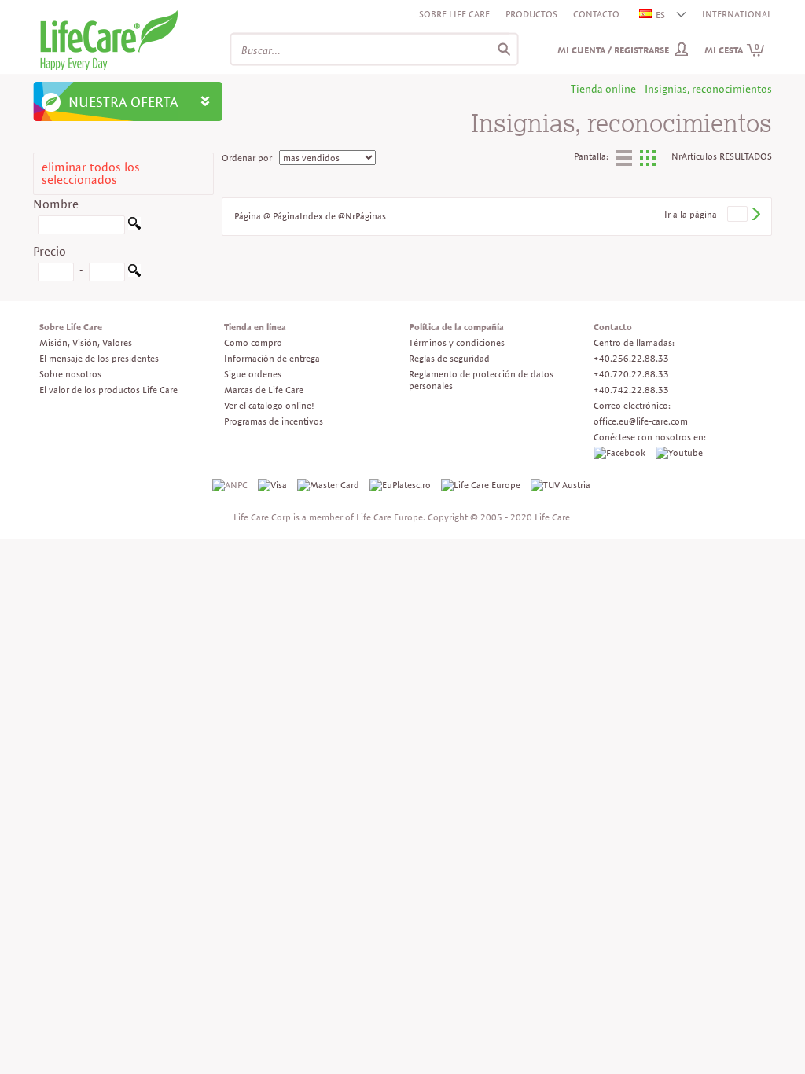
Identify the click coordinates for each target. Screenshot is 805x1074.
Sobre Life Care (454, 14)
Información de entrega (272, 358)
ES (660, 14)
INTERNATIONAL (737, 14)
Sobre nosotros (70, 374)
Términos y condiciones (457, 342)
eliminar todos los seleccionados (91, 173)
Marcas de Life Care (263, 389)
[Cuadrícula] (648, 162)
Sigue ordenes (252, 374)
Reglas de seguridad (449, 358)
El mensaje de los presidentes (99, 358)
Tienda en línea (255, 327)
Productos (531, 14)
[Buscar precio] (134, 273)
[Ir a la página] (755, 214)
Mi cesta (731, 50)
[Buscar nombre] (134, 226)
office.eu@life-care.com (641, 421)
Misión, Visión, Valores (85, 342)
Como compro (253, 342)
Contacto (596, 14)
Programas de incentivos (273, 421)
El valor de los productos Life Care (108, 389)
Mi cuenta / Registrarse (613, 50)
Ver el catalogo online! (269, 405)
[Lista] (624, 160)
